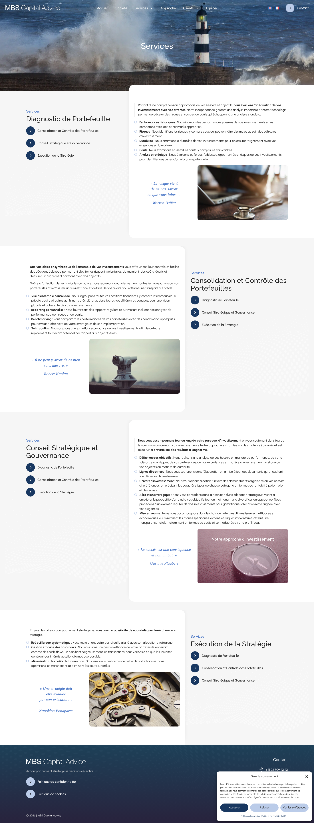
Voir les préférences (294, 807)
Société (121, 8)
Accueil (102, 8)
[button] (307, 776)
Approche (168, 8)
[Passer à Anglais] (270, 8)
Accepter (234, 807)
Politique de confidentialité (273, 816)
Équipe (211, 8)
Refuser (264, 807)
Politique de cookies (250, 816)
